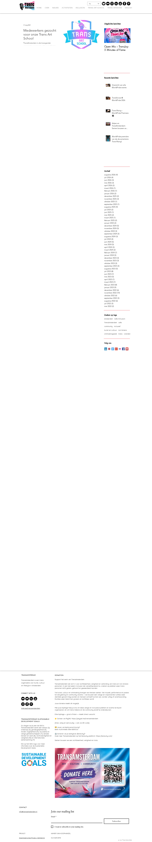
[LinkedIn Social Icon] (105, 349)
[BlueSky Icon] (103, 3)
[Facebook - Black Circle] (124, 3)
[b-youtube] (120, 3)
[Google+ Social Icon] (116, 349)
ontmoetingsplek (110, 334)
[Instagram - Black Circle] (112, 3)
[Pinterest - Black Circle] (128, 3)
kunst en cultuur (110, 330)
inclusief (117, 326)
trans (120, 334)
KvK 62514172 (56, 838)
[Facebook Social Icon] (123, 349)
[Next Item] (127, 36)
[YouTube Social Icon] (127, 349)
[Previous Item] (108, 36)
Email (53, 817)
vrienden (127, 334)
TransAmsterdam (110, 322)
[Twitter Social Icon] (112, 349)
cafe (120, 322)
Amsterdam (108, 319)
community (108, 326)
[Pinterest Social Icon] (109, 349)
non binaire (122, 330)
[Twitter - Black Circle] (27, 698)
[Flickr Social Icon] (120, 349)
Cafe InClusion (119, 319)
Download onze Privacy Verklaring (32, 838)
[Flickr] (108, 3)
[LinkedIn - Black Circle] (116, 3)
